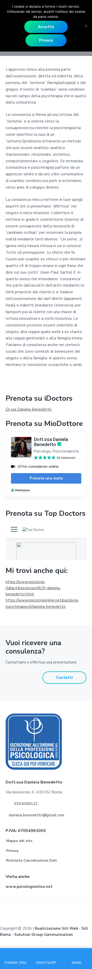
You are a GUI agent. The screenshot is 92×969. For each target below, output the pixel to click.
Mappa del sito (19, 840)
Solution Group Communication (43, 934)
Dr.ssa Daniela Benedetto (29, 409)
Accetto (46, 27)
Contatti (64, 677)
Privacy (12, 850)
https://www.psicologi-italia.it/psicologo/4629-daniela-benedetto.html (33, 588)
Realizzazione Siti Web (56, 928)
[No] (85, 25)
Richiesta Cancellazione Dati (31, 860)
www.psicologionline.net (29, 886)
